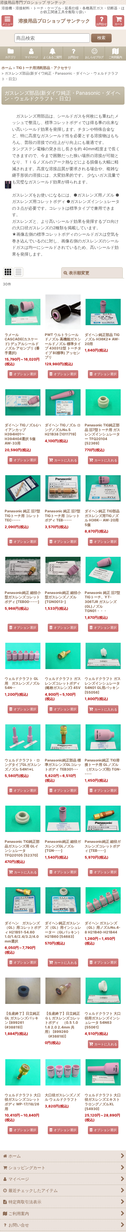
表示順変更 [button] (79, 272)
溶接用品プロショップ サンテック (54, 21)
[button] (7, 21)
